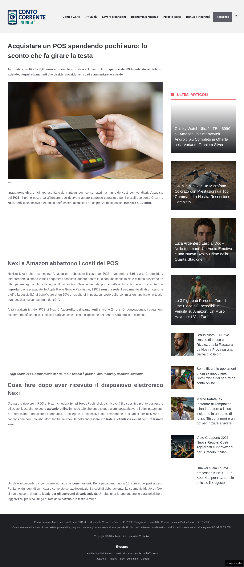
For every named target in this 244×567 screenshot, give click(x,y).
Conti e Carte (71, 16)
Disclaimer (133, 558)
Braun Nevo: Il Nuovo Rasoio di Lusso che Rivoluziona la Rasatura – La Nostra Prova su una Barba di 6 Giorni (216, 344)
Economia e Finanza (144, 16)
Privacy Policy (117, 558)
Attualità (91, 16)
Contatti (145, 558)
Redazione (100, 558)
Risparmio (222, 16)
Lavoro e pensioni (114, 16)
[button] (236, 17)
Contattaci (144, 536)
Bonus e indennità (198, 16)
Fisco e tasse (172, 16)
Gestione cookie (234, 563)
